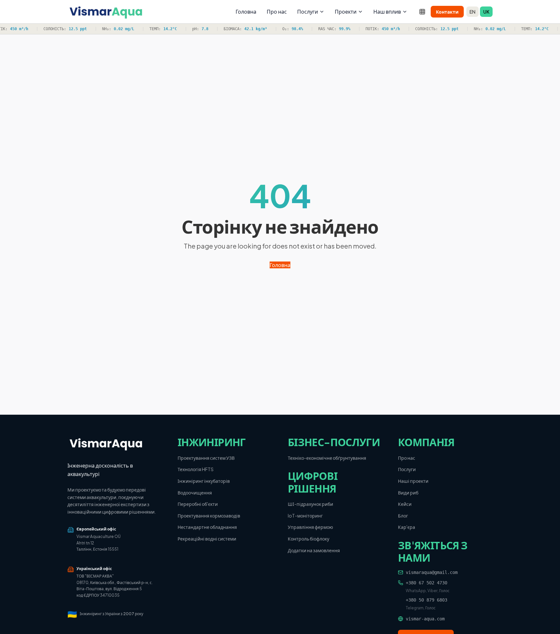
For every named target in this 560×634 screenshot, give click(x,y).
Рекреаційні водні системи (207, 539)
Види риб (408, 492)
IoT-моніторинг (305, 515)
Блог (403, 515)
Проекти (345, 11)
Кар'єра (406, 527)
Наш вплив (387, 11)
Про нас (277, 11)
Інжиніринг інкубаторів (204, 481)
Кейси (405, 504)
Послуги (307, 11)
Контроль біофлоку (308, 539)
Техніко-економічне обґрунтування (327, 458)
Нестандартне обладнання (207, 527)
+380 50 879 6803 (426, 600)
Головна (246, 11)
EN (472, 12)
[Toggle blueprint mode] (422, 12)
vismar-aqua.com (425, 618)
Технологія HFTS (196, 469)
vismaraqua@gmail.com (432, 572)
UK (486, 12)
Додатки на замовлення (314, 550)
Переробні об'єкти (198, 504)
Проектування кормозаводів (209, 515)
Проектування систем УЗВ (206, 458)
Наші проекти (413, 481)
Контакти (447, 12)
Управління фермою (310, 527)
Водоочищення (195, 492)
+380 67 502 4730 (426, 582)
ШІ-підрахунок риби (310, 504)
